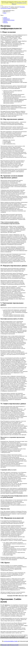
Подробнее (22, 7)
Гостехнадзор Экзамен (6, 8)
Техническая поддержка (8, 20)
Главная (5, 17)
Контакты (5, 22)
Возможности (6, 18)
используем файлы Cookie (10, 641)
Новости (5, 21)
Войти (4, 13)
